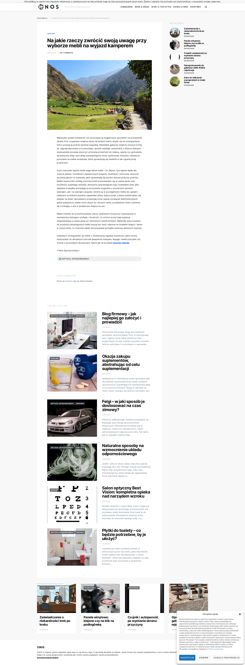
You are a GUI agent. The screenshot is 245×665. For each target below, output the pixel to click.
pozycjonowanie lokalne (47, 657)
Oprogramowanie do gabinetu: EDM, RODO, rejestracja (194, 67)
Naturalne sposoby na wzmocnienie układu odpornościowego (123, 449)
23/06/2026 (189, 73)
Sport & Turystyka (161, 7)
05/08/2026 (189, 61)
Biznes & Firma (180, 7)
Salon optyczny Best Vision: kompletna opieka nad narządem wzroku (126, 492)
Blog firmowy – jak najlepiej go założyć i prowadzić (121, 317)
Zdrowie (51, 34)
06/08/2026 (189, 48)
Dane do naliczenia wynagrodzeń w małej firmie (194, 80)
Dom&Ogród (127, 7)
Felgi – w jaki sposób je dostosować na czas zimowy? (123, 405)
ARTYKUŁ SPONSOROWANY (62, 316)
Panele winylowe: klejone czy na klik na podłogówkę (194, 43)
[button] (240, 614)
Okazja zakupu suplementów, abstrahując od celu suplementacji (121, 362)
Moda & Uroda (142, 7)
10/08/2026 (189, 36)
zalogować (69, 281)
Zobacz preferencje (227, 657)
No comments (66, 53)
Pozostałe (134, 588)
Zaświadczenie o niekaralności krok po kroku (194, 31)
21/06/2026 (189, 85)
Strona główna (42, 18)
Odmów (203, 657)
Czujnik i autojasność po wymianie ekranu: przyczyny (195, 55)
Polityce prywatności (215, 649)
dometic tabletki (121, 243)
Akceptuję (187, 657)
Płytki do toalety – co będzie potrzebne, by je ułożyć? (124, 534)
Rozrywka (195, 7)
